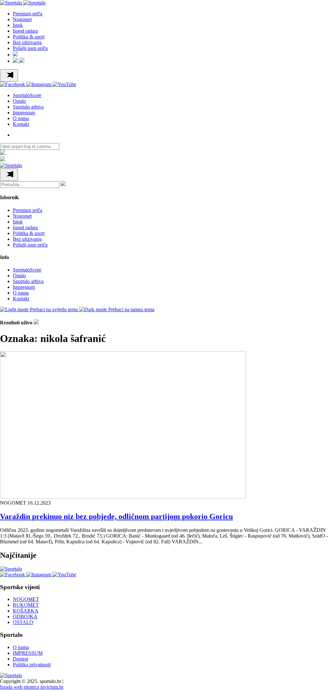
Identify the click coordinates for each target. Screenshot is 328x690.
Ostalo (19, 101)
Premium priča (27, 13)
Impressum (24, 112)
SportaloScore (27, 95)
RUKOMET (26, 605)
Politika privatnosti (32, 664)
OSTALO (23, 622)
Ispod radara (25, 31)
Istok (18, 25)
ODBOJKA (25, 616)
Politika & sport (29, 36)
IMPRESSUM (28, 653)
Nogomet (22, 19)
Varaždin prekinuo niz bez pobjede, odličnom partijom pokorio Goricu (116, 516)
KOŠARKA (25, 610)
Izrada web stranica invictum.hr (31, 687)
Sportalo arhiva (28, 107)
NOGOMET (26, 599)
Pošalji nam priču (30, 48)
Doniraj (20, 659)
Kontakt (21, 124)
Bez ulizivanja (27, 42)
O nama (21, 118)
